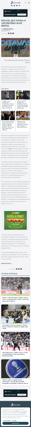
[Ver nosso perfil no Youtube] (19, 5)
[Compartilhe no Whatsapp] (11, 33)
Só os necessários (7, 420)
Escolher (14, 420)
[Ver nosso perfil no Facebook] (14, 5)
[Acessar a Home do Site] (15, 2)
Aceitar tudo (15, 423)
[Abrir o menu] (29, 2)
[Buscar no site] (25, 2)
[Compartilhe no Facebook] (13, 33)
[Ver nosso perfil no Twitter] (11, 5)
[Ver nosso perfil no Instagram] (17, 5)
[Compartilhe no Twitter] (8, 33)
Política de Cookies (15, 417)
